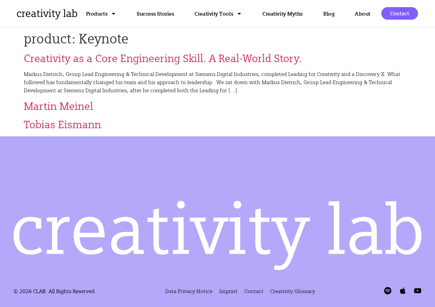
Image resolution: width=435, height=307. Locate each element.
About (362, 13)
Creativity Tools (213, 13)
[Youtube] (417, 290)
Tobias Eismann (62, 124)
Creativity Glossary (292, 291)
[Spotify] (388, 290)
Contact (253, 291)
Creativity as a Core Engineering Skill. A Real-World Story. (163, 57)
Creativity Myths (282, 13)
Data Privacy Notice (188, 291)
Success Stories (155, 13)
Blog (328, 13)
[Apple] (402, 290)
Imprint (228, 291)
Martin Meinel (58, 105)
